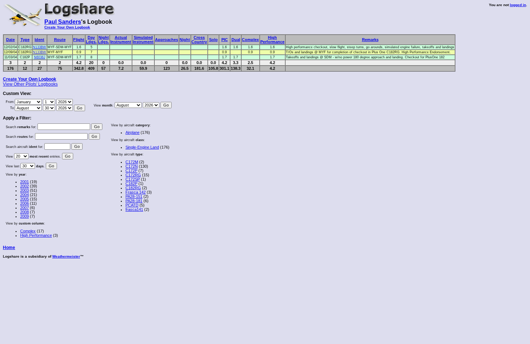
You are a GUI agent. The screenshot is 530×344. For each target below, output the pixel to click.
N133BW (39, 47)
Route (60, 39)
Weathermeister (66, 256)
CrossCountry (199, 39)
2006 (24, 203)
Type (25, 39)
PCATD (131, 205)
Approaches (166, 39)
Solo (213, 39)
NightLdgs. (103, 39)
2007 (24, 207)
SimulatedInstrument (143, 39)
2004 (24, 195)
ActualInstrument (120, 39)
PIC (224, 39)
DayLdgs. (91, 39)
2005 (24, 199)
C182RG (133, 188)
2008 (24, 212)
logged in (518, 5)
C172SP (132, 179)
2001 (24, 182)
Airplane (132, 132)
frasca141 (134, 209)
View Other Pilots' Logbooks (30, 84)
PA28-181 (133, 201)
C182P (131, 183)
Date (10, 39)
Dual (235, 39)
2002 (24, 186)
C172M (131, 162)
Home (9, 247)
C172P (131, 170)
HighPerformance (272, 39)
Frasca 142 (135, 192)
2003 (24, 190)
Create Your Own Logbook (67, 27)
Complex (250, 39)
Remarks (370, 39)
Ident (39, 39)
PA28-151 (133, 196)
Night (185, 39)
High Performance (36, 235)
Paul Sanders (62, 22)
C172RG (133, 175)
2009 (24, 216)
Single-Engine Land (142, 147)
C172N (131, 166)
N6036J (39, 57)
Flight (78, 39)
